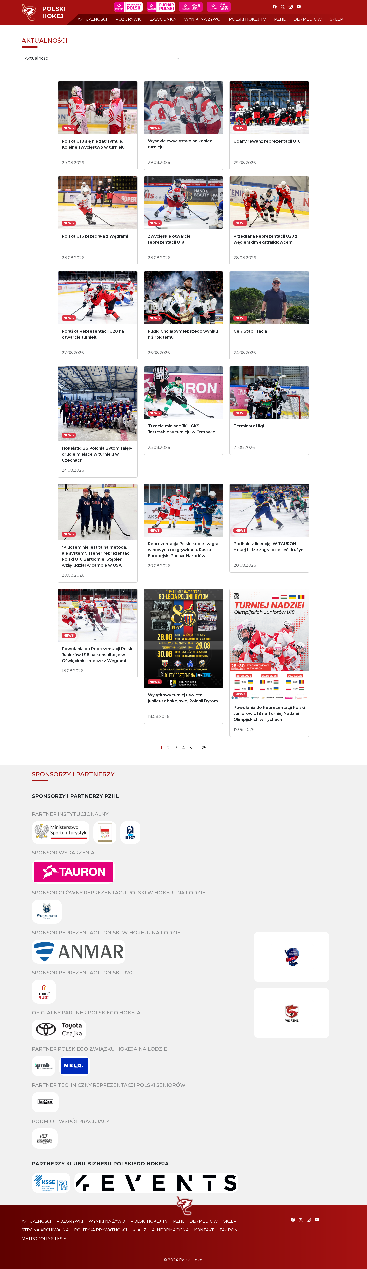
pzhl (279, 19)
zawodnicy (163, 19)
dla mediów (308, 19)
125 (203, 747)
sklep (336, 19)
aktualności (92, 19)
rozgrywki (128, 19)
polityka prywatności (100, 1230)
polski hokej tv (247, 19)
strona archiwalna (45, 1230)
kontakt (204, 1230)
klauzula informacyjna (161, 1230)
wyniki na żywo (202, 19)
